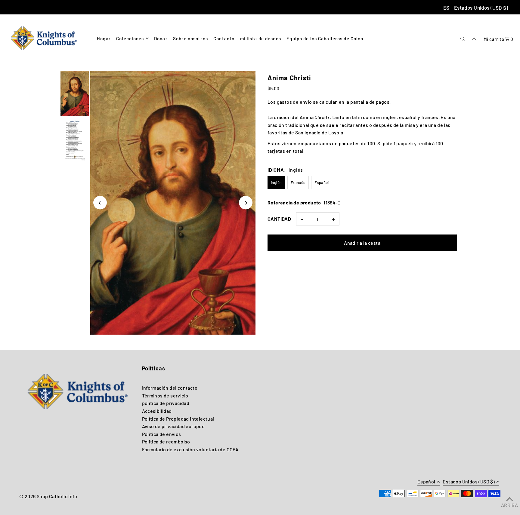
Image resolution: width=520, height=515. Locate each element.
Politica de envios (161, 434)
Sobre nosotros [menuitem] (190, 38)
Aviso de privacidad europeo (173, 426)
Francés (298, 182)
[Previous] (100, 203)
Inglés (276, 182)
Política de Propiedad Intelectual (178, 419)
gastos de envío (294, 102)
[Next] (245, 203)
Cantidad (279, 219)
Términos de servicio (165, 395)
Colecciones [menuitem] (130, 38)
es (446, 8)
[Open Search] (462, 38)
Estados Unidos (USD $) (481, 8)
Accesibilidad (157, 411)
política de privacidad (166, 403)
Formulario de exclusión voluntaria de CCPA (190, 449)
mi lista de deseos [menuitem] (260, 38)
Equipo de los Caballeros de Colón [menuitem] (324, 38)
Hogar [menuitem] (104, 38)
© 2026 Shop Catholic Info (48, 496)
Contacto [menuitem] (223, 38)
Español (321, 182)
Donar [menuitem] (161, 38)
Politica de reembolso (166, 441)
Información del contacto (170, 388)
